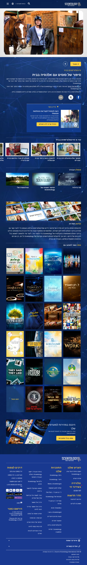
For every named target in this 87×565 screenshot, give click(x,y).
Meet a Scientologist (54, 484)
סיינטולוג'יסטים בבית (72, 70)
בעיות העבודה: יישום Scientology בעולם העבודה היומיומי (35, 474)
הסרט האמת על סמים (35, 513)
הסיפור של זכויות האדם (34, 522)
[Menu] (7, 3)
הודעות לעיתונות (76, 499)
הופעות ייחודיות (56, 521)
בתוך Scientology (55, 475)
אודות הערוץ (77, 478)
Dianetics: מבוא (56, 508)
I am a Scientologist (54, 512)
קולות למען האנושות (55, 488)
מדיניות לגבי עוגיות (73, 557)
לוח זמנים (77, 491)
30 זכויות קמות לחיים (35, 526)
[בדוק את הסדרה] (72, 261)
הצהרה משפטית (74, 562)
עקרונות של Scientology (53, 496)
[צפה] (53, 289)
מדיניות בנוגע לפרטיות (72, 559)
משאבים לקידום (76, 503)
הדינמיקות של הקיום (74, 86)
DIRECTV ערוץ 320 (16, 471)
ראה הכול (15, 399)
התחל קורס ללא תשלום (47, 124)
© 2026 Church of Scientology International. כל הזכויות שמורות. (61, 552)
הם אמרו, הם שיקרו (36, 518)
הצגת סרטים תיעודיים (54, 516)
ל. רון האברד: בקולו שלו (53, 492)
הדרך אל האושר (37, 502)
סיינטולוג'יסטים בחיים (54, 525)
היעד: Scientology (55, 479)
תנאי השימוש (75, 554)
